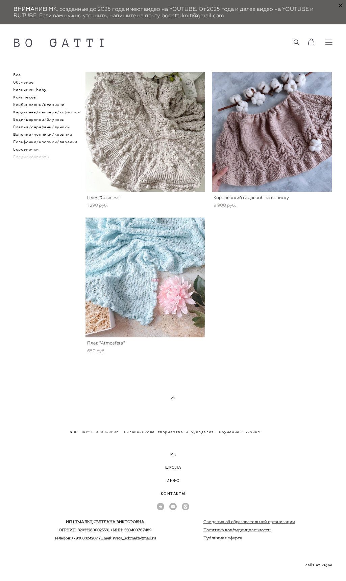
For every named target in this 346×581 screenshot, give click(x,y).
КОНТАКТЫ (173, 494)
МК (173, 454)
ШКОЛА (173, 467)
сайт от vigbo (318, 565)
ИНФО (173, 480)
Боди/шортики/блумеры (39, 119)
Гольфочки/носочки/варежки (46, 141)
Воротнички (26, 149)
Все (17, 74)
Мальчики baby (30, 89)
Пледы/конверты (31, 156)
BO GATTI (62, 42)
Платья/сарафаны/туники (42, 127)
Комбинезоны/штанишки (39, 104)
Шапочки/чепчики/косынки (43, 134)
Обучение (24, 82)
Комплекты (25, 97)
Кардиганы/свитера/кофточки (47, 112)
